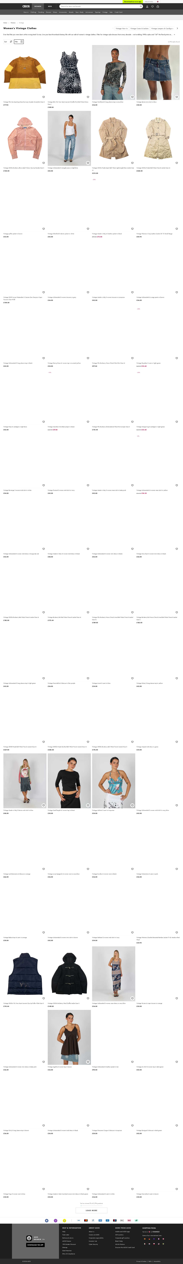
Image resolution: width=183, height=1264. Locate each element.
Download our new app (132, 2)
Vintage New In (122, 28)
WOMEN (37, 6)
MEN (50, 6)
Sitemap (64, 1247)
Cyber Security (93, 1244)
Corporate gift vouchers (122, 1238)
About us (91, 1232)
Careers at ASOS (94, 1235)
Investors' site (93, 1241)
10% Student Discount (69, 1244)
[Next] (177, 28)
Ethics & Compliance (68, 1254)
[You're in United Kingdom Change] (157, 1)
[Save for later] (43, 97)
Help (63, 1232)
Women (13, 23)
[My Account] (147, 6)
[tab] (26, 12)
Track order (65, 1235)
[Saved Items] (152, 6)
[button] (145, 1239)
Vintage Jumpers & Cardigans (162, 28)
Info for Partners (120, 1244)
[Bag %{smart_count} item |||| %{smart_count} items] (157, 6)
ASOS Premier (66, 1241)
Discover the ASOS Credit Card (125, 1247)
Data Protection (67, 1251)
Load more (91, 1210)
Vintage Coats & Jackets (139, 28)
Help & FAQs (149, 2)
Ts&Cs (150, 1261)
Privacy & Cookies (141, 1261)
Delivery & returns (67, 1238)
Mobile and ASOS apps (122, 1232)
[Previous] (113, 28)
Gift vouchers (119, 1235)
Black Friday (119, 1241)
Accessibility (157, 1261)
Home (5, 23)
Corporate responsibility (96, 1238)
